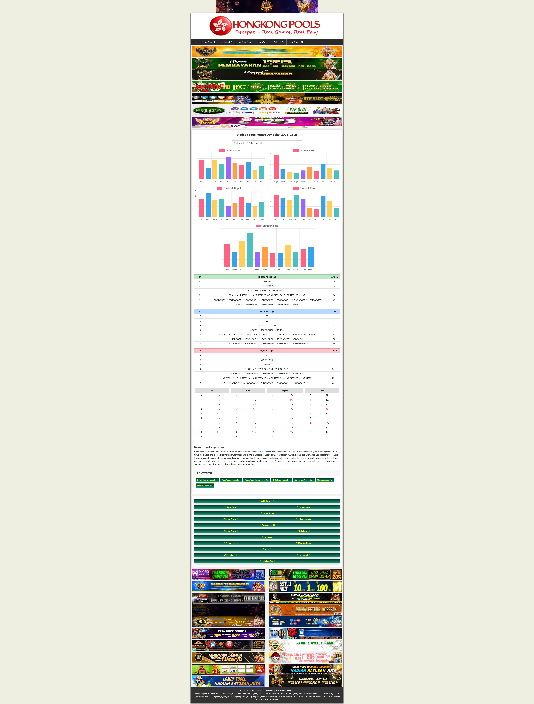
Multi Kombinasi (304, 543)
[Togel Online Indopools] (305, 657)
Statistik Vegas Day (324, 480)
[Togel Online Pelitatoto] (267, 110)
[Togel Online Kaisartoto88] (228, 669)
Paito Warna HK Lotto (291, 697)
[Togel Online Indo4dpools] (228, 681)
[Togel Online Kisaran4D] (267, 87)
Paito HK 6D (279, 42)
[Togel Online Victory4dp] (228, 586)
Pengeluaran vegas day (261, 452)
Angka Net (205, 694)
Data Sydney (293, 694)
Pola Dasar (268, 537)
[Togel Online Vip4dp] (305, 598)
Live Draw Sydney (246, 42)
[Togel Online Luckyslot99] (305, 586)
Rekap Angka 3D (304, 519)
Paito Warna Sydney (250, 694)
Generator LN (231, 507)
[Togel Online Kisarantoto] (267, 99)
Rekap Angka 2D (268, 525)
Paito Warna (263, 42)
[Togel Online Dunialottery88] (305, 610)
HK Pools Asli (272, 699)
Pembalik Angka (231, 543)
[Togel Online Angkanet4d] (305, 646)
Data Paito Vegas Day (281, 480)
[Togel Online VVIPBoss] (267, 51)
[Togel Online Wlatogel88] (228, 646)
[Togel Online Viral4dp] (267, 122)
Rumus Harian (304, 507)
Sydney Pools (226, 697)
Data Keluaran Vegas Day (207, 480)
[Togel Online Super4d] (267, 75)
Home (196, 42)
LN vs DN (268, 549)
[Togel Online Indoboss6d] (305, 575)
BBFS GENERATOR (268, 501)
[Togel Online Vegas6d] (228, 610)
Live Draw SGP (226, 42)
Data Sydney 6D (314, 694)
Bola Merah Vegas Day (304, 480)
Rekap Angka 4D (231, 531)
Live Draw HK (210, 42)
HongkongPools (253, 697)
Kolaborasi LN (304, 555)
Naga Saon (236, 694)
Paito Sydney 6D (296, 42)
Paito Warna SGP (265, 694)
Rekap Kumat (268, 513)
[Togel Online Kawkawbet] (228, 598)
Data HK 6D (303, 694)
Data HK (275, 694)
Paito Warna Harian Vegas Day (257, 480)
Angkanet (216, 697)
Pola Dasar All (304, 531)
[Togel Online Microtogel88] (228, 575)
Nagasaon (227, 694)
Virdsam (196, 694)
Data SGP (283, 694)
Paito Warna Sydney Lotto (271, 697)
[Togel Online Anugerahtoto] (305, 622)
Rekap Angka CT (231, 519)
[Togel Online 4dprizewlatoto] (228, 657)
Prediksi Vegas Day (204, 486)
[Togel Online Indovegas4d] (305, 681)
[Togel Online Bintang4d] (228, 634)
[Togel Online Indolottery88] (305, 634)
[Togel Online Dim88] (267, 63)
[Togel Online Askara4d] (228, 622)
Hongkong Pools (239, 697)
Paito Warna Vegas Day (231, 480)
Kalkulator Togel (268, 561)
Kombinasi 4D (232, 555)
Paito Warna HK (216, 694)
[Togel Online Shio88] (305, 669)
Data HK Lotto (306, 697)
